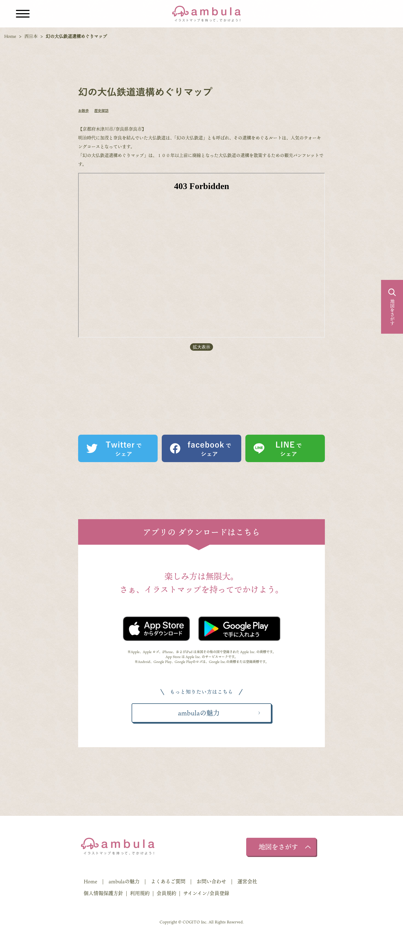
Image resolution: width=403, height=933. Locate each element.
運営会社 (247, 881)
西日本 (31, 36)
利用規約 (140, 893)
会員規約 (166, 893)
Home (10, 36)
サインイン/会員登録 (206, 893)
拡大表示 (201, 347)
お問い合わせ (211, 881)
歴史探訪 (101, 111)
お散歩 (83, 111)
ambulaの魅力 (124, 881)
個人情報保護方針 (103, 893)
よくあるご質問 (168, 881)
